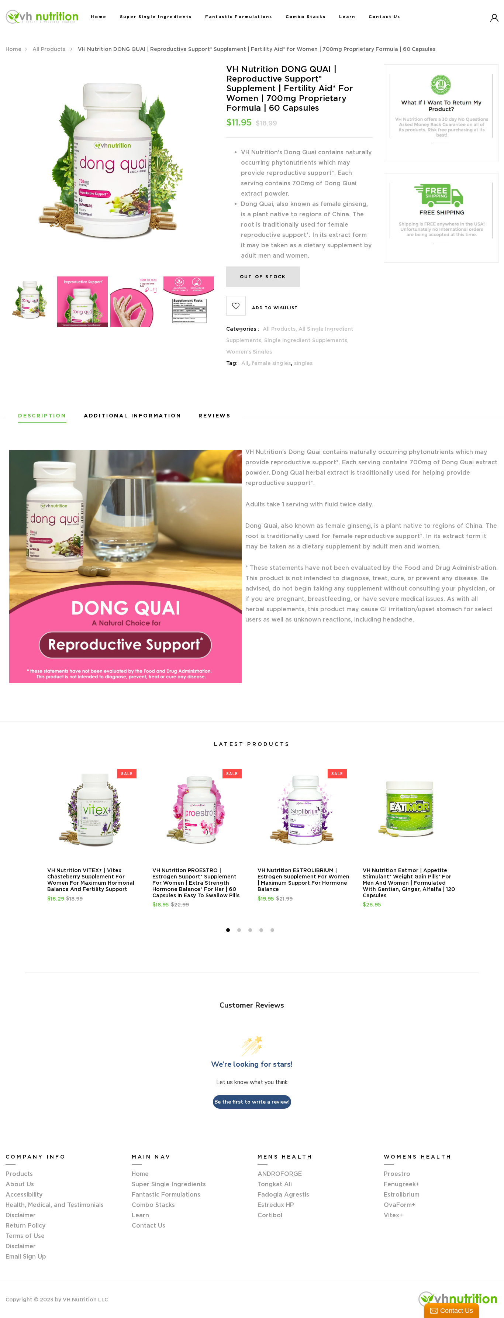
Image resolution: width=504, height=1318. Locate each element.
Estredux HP (276, 1204)
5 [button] (273, 931)
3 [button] (251, 931)
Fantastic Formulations (238, 16)
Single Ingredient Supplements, (306, 340)
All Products (49, 49)
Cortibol (270, 1215)
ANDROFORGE (280, 1173)
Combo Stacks (306, 16)
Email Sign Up (26, 1256)
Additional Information (133, 416)
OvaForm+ (399, 1204)
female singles (271, 363)
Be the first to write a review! (252, 1101)
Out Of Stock (263, 276)
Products (19, 1173)
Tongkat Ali (275, 1184)
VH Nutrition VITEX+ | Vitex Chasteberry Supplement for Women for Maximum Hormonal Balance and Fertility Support (90, 879)
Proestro (397, 1173)
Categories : (242, 329)
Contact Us (384, 16)
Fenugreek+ (402, 1184)
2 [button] (240, 931)
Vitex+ (393, 1215)
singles (303, 363)
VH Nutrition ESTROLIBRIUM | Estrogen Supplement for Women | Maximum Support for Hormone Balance (303, 879)
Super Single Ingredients (156, 16)
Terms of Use (25, 1235)
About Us (20, 1184)
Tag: (232, 363)
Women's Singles (249, 352)
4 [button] (262, 931)
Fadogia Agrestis (283, 1194)
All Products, (280, 329)
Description (42, 416)
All (244, 363)
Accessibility (24, 1194)
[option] (110, 169)
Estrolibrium (402, 1194)
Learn (347, 16)
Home (99, 16)
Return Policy (26, 1225)
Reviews (215, 416)
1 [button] (229, 931)
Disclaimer (21, 1246)
